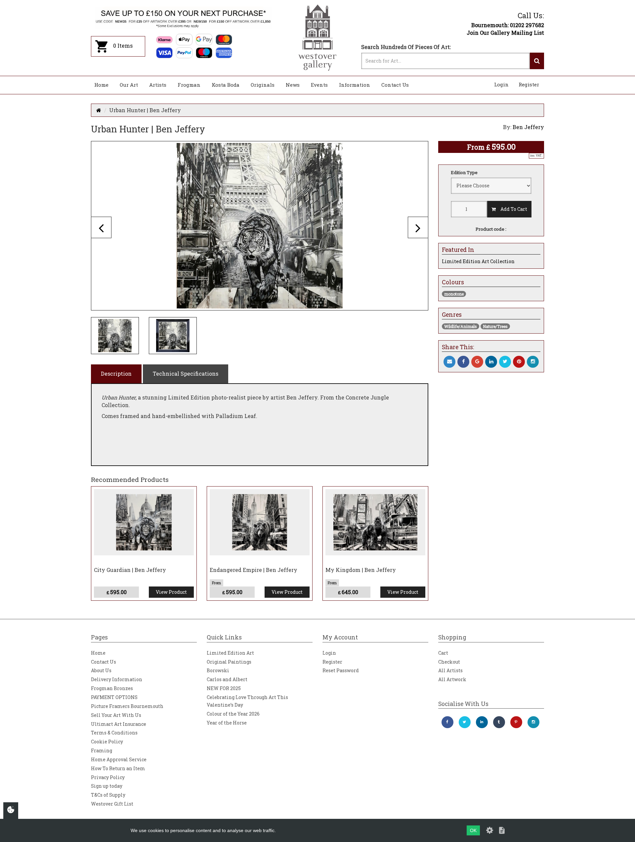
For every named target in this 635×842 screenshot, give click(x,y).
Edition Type (464, 172)
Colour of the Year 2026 (233, 714)
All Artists (450, 670)
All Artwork (452, 679)
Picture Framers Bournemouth (127, 706)
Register (529, 84)
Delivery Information (116, 679)
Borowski (218, 670)
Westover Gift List (112, 804)
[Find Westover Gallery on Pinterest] (516, 722)
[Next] (418, 227)
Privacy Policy (108, 777)
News (293, 84)
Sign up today (106, 786)
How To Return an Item (118, 768)
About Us (101, 670)
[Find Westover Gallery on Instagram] (533, 722)
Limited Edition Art (230, 653)
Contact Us (395, 84)
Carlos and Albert (227, 679)
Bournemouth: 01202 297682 (507, 25)
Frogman (189, 84)
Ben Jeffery (528, 126)
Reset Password (340, 670)
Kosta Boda (225, 84)
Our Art (129, 84)
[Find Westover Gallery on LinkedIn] (482, 722)
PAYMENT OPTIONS (114, 697)
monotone (454, 294)
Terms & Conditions (114, 732)
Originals (263, 84)
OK (473, 830)
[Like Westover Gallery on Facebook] (447, 722)
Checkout (449, 662)
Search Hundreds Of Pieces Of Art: (406, 46)
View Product (171, 592)
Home (101, 84)
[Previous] (101, 227)
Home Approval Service (119, 759)
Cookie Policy (107, 741)
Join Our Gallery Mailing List (505, 32)
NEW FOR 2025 (224, 688)
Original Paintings (229, 662)
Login (501, 84)
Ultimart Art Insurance (118, 724)
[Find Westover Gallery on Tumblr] (499, 722)
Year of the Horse (227, 723)
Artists (157, 84)
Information (354, 84)
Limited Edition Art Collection (478, 261)
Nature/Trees (495, 326)
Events (319, 84)
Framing (101, 750)
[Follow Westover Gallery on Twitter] (465, 722)
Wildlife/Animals (460, 326)
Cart (443, 653)
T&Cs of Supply (108, 795)
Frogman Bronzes (112, 688)
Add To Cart (511, 209)
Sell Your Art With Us (116, 715)
